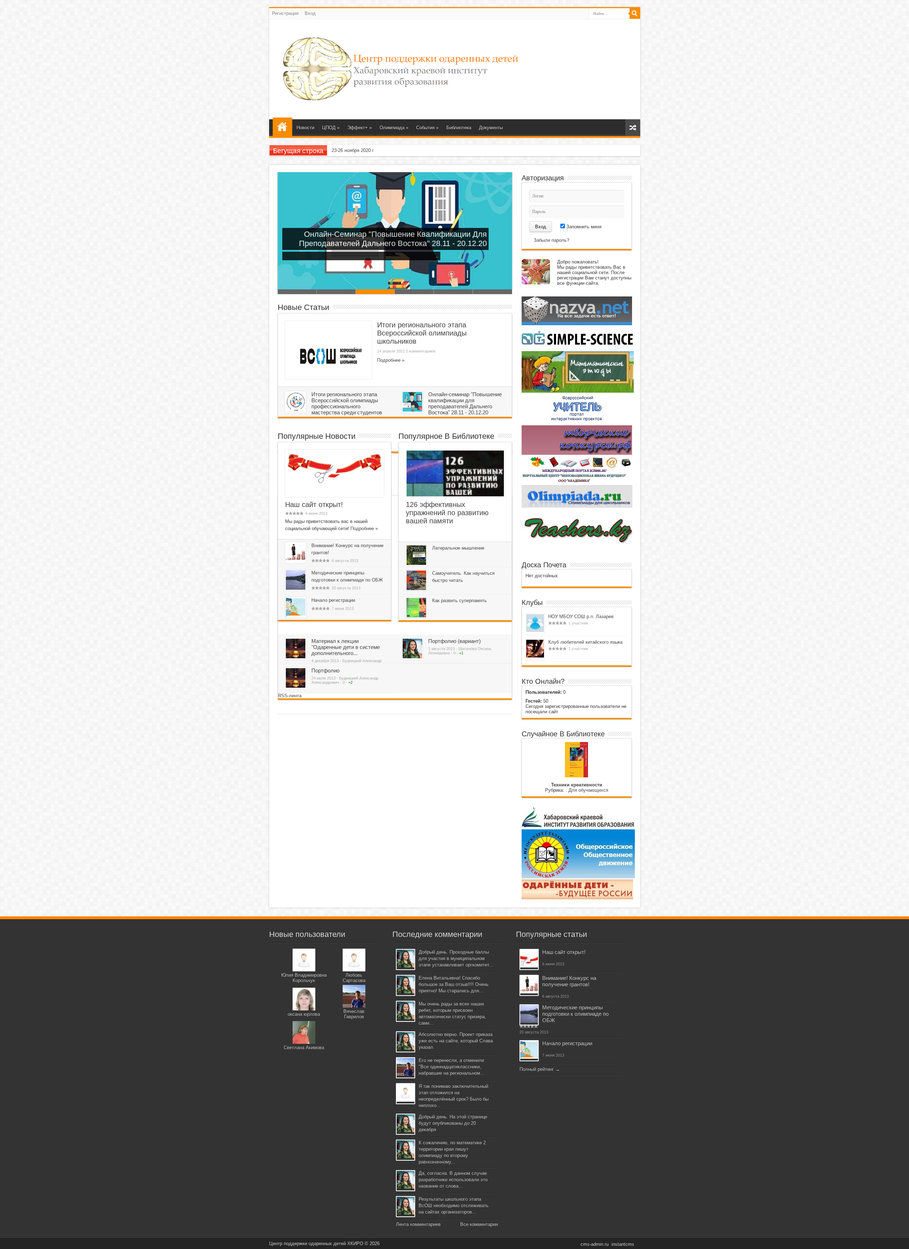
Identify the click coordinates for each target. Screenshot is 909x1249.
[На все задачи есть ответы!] (577, 323)
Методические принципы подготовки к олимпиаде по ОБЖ (575, 1013)
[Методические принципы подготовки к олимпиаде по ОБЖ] (295, 588)
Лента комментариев (418, 1224)
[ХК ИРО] (578, 826)
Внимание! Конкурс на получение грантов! (569, 981)
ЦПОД (330, 127)
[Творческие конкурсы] (577, 453)
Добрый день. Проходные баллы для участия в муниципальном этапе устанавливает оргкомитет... (456, 958)
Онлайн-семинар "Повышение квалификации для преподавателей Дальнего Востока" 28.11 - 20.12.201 (375, 291)
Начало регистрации (333, 600)
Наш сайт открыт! (314, 504)
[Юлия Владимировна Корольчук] (304, 969)
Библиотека (458, 127)
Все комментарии (479, 1224)
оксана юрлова (304, 1014)
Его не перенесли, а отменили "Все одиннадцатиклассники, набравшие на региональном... (451, 1067)
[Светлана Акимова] (304, 1042)
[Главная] (282, 127)
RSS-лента (289, 695)
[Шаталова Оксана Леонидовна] (412, 656)
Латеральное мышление (458, 548)
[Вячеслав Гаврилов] (354, 1006)
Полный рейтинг (536, 1069)
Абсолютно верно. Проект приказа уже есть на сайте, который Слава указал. (456, 1041)
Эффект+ (359, 127)
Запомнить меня (583, 226)
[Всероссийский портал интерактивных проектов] (577, 422)
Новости (305, 127)
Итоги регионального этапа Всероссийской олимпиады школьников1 (297, 291)
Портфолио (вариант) (454, 641)
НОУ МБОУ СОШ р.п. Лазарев (581, 616)
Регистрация (285, 13)
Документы (491, 127)
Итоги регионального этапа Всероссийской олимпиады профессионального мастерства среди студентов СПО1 (336, 291)
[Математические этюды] (578, 391)
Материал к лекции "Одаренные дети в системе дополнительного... (345, 647)
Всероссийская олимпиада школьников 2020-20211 (453, 291)
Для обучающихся (588, 790)
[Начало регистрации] (295, 615)
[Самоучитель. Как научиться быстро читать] (416, 588)
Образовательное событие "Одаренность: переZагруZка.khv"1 (492, 291)
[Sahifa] (400, 101)
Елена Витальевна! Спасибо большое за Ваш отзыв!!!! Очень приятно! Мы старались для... (454, 984)
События (427, 127)
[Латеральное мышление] (416, 563)
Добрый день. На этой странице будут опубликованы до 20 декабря (453, 1123)
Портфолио (325, 670)
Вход (310, 13)
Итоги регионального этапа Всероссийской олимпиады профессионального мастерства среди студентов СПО (333, 406)
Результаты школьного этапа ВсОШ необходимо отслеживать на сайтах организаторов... (454, 1205)
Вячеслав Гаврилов (353, 1014)
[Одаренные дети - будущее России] (578, 876)
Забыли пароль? (551, 240)
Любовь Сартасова (354, 977)
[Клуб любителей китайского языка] (535, 656)
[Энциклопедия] (577, 897)
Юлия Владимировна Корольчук (304, 977)
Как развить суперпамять (459, 600)
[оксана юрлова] (304, 1008)
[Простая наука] (577, 348)
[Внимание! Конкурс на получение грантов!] (295, 560)
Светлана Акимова (304, 1047)
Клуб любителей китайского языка (585, 642)
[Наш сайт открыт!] (334, 483)
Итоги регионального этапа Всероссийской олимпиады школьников (422, 333)
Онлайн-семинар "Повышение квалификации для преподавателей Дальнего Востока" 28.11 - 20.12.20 (465, 403)
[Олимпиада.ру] (577, 506)
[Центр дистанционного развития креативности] (577, 546)
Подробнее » (390, 360)
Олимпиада (394, 127)
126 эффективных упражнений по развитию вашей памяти (447, 513)
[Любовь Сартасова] (354, 969)
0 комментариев (420, 351)
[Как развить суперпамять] (416, 615)
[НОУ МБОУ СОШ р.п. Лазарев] (535, 630)
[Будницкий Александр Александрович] (295, 656)
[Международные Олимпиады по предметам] (577, 482)
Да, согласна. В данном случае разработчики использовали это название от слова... (453, 1180)
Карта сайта (632, 127)
